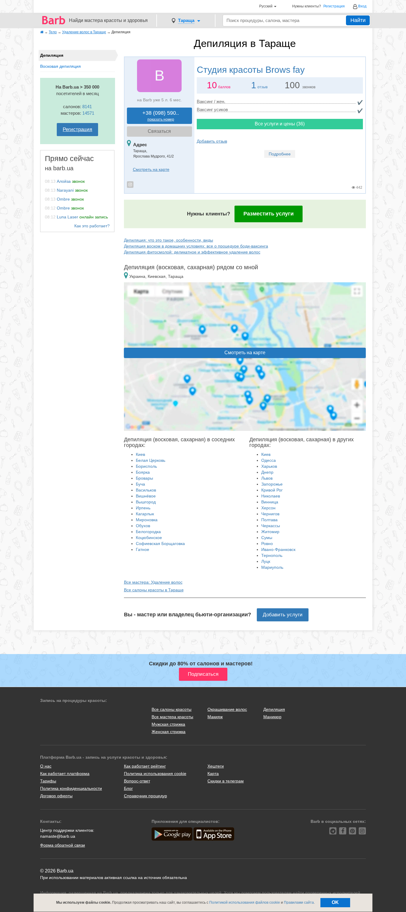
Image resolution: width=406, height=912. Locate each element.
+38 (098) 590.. (160, 116)
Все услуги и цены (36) (280, 123)
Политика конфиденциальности (71, 788)
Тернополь (271, 555)
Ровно (267, 543)
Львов (267, 478)
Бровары (144, 478)
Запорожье (272, 484)
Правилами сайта (299, 902)
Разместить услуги (268, 214)
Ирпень (143, 507)
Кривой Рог (272, 490)
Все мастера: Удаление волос (153, 582)
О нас (45, 766)
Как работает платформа (64, 773)
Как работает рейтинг (145, 766)
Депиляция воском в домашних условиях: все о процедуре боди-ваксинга (196, 246)
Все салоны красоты (171, 709)
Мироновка (147, 519)
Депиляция (274, 709)
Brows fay (251, 70)
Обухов (143, 525)
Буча (140, 484)
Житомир (270, 531)
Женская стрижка (168, 731)
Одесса (268, 460)
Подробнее (280, 154)
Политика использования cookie (155, 773)
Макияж (215, 716)
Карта (213, 773)
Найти (358, 20)
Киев (140, 454)
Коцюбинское (149, 537)
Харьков (269, 466)
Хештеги (215, 766)
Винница (269, 502)
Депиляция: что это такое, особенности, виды (168, 240)
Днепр (267, 472)
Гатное (142, 549)
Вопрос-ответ (137, 781)
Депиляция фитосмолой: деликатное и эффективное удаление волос (192, 252)
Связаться (159, 131)
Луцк (265, 561)
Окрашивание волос (227, 709)
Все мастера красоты (172, 716)
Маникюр (272, 716)
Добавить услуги (283, 615)
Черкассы (270, 525)
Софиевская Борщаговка (160, 543)
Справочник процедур (145, 795)
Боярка (143, 472)
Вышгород (146, 502)
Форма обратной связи (62, 845)
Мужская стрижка (168, 724)
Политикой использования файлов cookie (244, 902)
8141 (87, 106)
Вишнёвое (146, 496)
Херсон (268, 507)
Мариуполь (272, 567)
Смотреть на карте (151, 169)
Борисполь (146, 466)
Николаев (270, 496)
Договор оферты (56, 795)
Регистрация (334, 6)
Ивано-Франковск (278, 549)
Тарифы (48, 781)
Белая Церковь (150, 460)
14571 (88, 113)
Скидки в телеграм (225, 781)
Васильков (146, 490)
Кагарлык (145, 513)
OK (335, 902)
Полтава (269, 519)
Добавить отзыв (212, 141)
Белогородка (148, 531)
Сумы (266, 537)
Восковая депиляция (60, 66)
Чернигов (270, 513)
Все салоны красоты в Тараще (154, 589)
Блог (128, 788)
